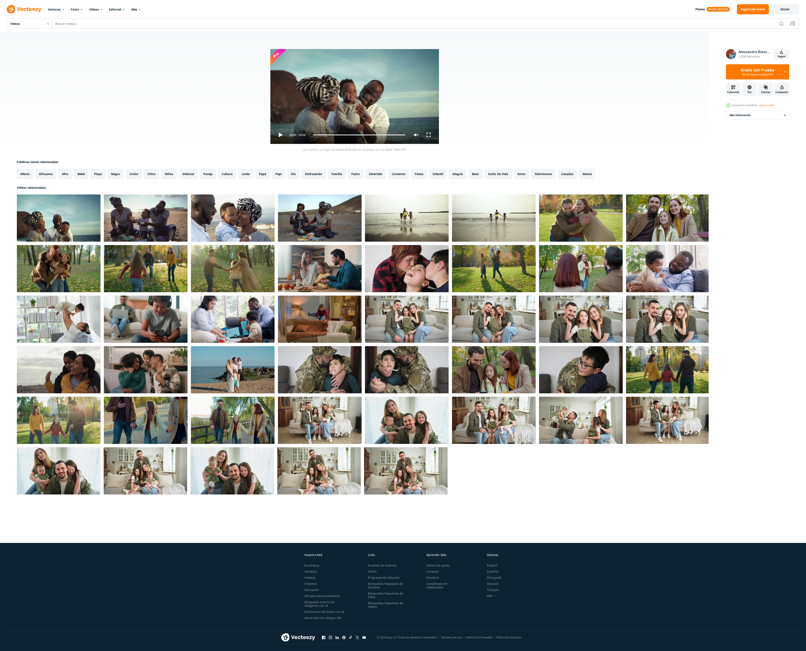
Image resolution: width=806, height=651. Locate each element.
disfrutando (313, 174)
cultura (227, 174)
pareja (207, 174)
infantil (438, 174)
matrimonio (543, 174)
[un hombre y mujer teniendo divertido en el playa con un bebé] (59, 218)
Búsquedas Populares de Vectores (385, 585)
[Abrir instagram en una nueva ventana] (330, 637)
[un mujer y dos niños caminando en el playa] (407, 218)
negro (115, 174)
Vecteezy (310, 571)
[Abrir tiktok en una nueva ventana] (350, 637)
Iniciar (785, 9)
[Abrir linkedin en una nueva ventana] (337, 637)
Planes (700, 9)
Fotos (75, 9)
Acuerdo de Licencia (382, 565)
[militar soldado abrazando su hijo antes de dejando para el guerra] (581, 369)
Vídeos (94, 9)
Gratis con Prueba (757, 71)
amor (521, 174)
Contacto (432, 571)
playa (98, 174)
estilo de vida (498, 174)
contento (398, 174)
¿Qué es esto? (767, 105)
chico (152, 174)
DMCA (372, 571)
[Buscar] (781, 23)
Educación (311, 590)
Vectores (54, 9)
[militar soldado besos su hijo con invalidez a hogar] (320, 369)
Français (493, 590)
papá (262, 174)
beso (475, 174)
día (293, 174)
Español (492, 571)
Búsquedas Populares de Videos (385, 605)
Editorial (115, 9)
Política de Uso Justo (509, 637)
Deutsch (493, 584)
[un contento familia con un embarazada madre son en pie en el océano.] (233, 369)
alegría (457, 174)
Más (134, 9)
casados (567, 174)
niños (169, 174)
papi (278, 174)
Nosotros (432, 578)
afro (65, 174)
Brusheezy (311, 565)
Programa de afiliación (384, 578)
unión (133, 174)
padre (355, 174)
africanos (46, 174)
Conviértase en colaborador (436, 585)
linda (246, 174)
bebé (81, 174)
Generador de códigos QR (322, 618)
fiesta (419, 174)
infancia (188, 174)
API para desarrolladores (322, 596)
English (492, 565)
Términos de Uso (451, 637)
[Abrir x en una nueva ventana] (357, 637)
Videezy (309, 578)
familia (336, 174)
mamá (587, 174)
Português (494, 578)
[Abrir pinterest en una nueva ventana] (344, 637)
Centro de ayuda (438, 565)
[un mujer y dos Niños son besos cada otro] (407, 268)
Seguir (782, 56)
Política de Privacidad (479, 637)
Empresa (310, 584)
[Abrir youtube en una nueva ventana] (364, 637)
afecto (25, 174)
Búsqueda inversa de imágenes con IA (319, 604)
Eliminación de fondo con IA (324, 612)
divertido (375, 174)
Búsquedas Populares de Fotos (385, 595)
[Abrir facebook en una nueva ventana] (323, 637)
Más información (740, 115)
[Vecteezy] (24, 9)
